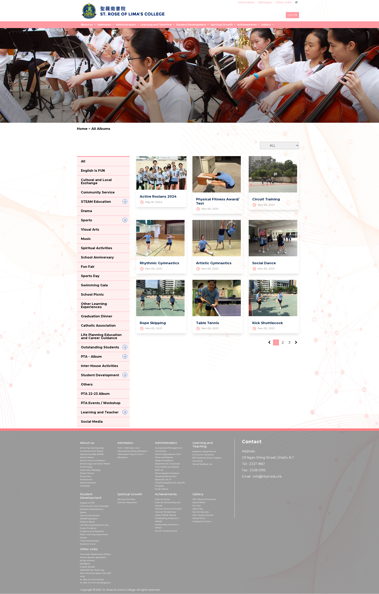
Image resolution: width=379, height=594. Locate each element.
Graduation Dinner (201, 521)
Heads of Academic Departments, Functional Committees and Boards (167, 463)
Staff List (159, 470)
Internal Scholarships (165, 512)
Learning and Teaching (156, 24)
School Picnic (198, 518)
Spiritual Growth (222, 24)
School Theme (87, 473)
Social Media (198, 502)
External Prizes (162, 499)
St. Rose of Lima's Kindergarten (95, 582)
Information (246, 2)
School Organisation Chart (168, 454)
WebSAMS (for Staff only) (92, 570)
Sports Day (197, 508)
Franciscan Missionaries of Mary (95, 554)
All (83, 161)
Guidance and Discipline (92, 531)
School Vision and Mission (92, 460)
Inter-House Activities (202, 515)
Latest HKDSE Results (165, 515)
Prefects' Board (87, 521)
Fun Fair (196, 505)
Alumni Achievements (166, 531)
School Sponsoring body (92, 448)
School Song (86, 467)
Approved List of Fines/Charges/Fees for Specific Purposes (170, 482)
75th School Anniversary (204, 499)
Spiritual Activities (126, 499)
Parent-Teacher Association (93, 557)
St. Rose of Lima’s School (92, 579)
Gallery (266, 24)
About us (87, 24)
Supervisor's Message (90, 470)
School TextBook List (202, 464)
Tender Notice (161, 489)
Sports (83, 512)
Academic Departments (204, 451)
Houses (83, 537)
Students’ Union (88, 544)
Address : (249, 451)
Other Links (284, 2)
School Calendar (88, 482)
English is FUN (87, 503)
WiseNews (85, 563)
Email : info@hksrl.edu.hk (262, 476)
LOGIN (292, 15)
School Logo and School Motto (95, 463)
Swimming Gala (200, 512)
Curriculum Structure (203, 454)
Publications (86, 479)
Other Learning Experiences (94, 534)
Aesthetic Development (91, 509)
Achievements (247, 24)
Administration (126, 24)
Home (82, 129)
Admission (265, 2)
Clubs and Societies (89, 540)
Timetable (85, 486)
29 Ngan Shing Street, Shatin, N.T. (268, 457)
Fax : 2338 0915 (254, 470)
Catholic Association (127, 502)
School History (87, 457)
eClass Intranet (87, 560)
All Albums (100, 129)
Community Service (89, 515)
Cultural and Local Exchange (94, 506)
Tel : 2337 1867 (253, 464)
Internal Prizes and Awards (168, 508)
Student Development (191, 24)
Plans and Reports (164, 457)
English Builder (87, 567)
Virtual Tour (85, 476)
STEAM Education (89, 518)
